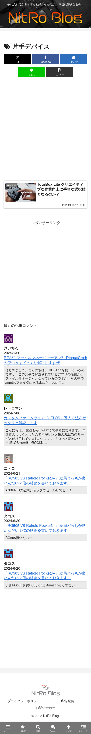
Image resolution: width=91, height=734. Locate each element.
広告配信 (67, 700)
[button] (59, 72)
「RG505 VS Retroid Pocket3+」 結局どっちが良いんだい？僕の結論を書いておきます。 (45, 480)
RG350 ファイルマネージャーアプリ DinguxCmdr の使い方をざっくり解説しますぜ (45, 360)
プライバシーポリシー (23, 700)
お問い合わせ (45, 707)
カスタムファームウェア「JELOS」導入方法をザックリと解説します (45, 420)
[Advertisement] (45, 130)
